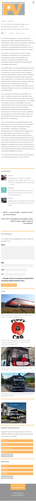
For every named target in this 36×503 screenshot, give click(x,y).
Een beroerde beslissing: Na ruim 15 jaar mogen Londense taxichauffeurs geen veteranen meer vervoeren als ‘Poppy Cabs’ (16, 342)
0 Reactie (11, 33)
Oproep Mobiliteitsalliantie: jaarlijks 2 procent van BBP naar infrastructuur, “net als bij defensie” (21, 193)
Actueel (3, 21)
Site (2, 274)
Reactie (3, 245)
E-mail (3, 270)
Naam (3, 263)
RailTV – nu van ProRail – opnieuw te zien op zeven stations (17, 213)
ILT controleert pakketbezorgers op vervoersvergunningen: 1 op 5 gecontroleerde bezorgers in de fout (15, 26)
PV (5, 33)
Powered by (14, 495)
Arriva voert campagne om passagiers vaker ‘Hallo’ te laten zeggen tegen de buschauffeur (18, 221)
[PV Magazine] (13, 15)
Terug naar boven (18, 487)
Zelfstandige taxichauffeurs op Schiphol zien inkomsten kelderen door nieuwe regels (21, 203)
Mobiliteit (10, 21)
